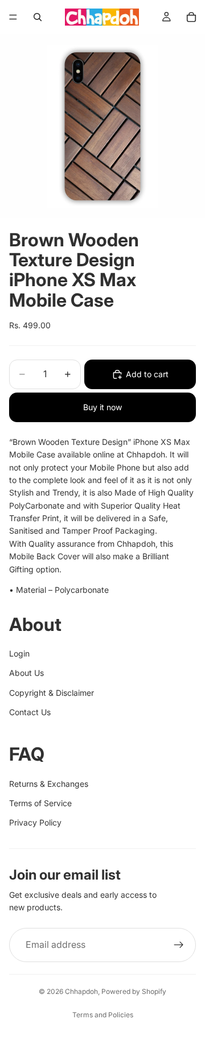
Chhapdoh (81, 991)
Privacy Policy (35, 822)
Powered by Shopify (133, 991)
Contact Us (30, 712)
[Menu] (13, 17)
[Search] (37, 17)
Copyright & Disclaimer (51, 693)
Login (19, 653)
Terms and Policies (102, 1014)
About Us (26, 673)
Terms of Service (40, 803)
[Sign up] (179, 945)
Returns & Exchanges (48, 784)
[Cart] (191, 17)
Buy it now (102, 407)
